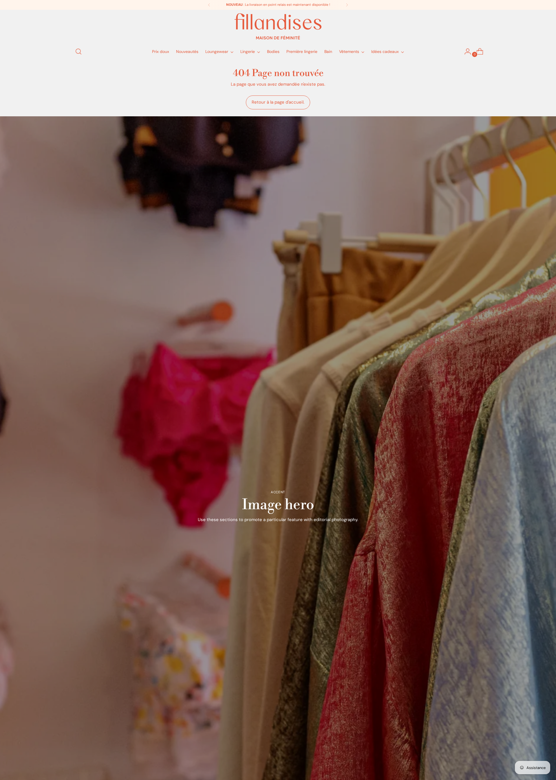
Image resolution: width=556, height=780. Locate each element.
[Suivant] (347, 5)
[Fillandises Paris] (278, 26)
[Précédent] (209, 5)
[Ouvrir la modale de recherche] (78, 51)
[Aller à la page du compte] (465, 51)
